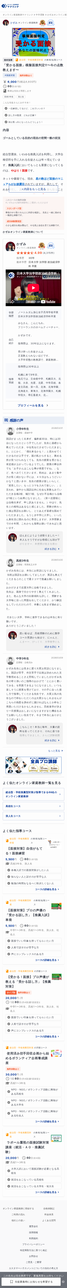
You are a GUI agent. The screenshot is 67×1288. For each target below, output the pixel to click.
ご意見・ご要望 (33, 1262)
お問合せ (33, 1256)
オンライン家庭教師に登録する (18, 1208)
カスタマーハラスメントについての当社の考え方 (33, 1268)
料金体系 (48, 1214)
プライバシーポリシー (33, 1244)
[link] (33, 864)
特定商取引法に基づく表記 (33, 1250)
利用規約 (33, 1238)
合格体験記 (48, 1208)
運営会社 (33, 1226)
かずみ (14, 22)
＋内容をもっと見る (33, 189)
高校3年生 (22, 560)
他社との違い (18, 1220)
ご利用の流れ (18, 1214)
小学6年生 (22, 428)
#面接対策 (10, 75)
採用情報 (33, 1232)
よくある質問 (49, 1220)
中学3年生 (22, 658)
